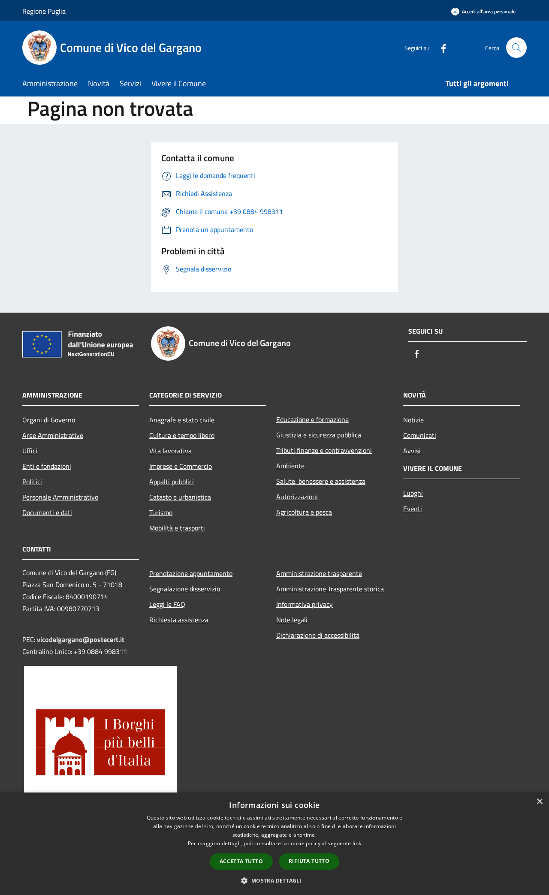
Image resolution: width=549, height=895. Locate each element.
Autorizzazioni (297, 496)
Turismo (160, 512)
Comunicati (419, 435)
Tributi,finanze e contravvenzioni (324, 450)
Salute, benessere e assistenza (320, 481)
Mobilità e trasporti (177, 528)
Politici (32, 481)
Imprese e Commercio (180, 466)
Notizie (413, 420)
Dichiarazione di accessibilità (317, 635)
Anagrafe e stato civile (181, 420)
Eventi (412, 508)
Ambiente (290, 466)
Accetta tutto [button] (241, 861)
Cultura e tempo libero (181, 435)
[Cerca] (516, 47)
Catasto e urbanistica (180, 497)
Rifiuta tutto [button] (309, 861)
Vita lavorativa (170, 451)
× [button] (539, 802)
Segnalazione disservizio (184, 589)
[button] (274, 880)
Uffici (29, 451)
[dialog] (274, 844)
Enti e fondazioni (46, 466)
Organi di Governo (48, 420)
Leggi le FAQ (167, 604)
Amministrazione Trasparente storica (330, 589)
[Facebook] (440, 47)
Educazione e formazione (312, 419)
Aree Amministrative (52, 435)
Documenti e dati (47, 512)
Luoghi (413, 493)
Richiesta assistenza (178, 620)
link (357, 843)
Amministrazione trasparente (319, 573)
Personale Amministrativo (60, 497)
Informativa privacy (304, 604)
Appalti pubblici (171, 481)
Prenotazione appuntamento (190, 573)
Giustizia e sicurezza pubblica (318, 435)
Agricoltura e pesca (304, 512)
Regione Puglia (44, 11)
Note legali (292, 620)
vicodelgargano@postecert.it (80, 639)
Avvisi (412, 451)
